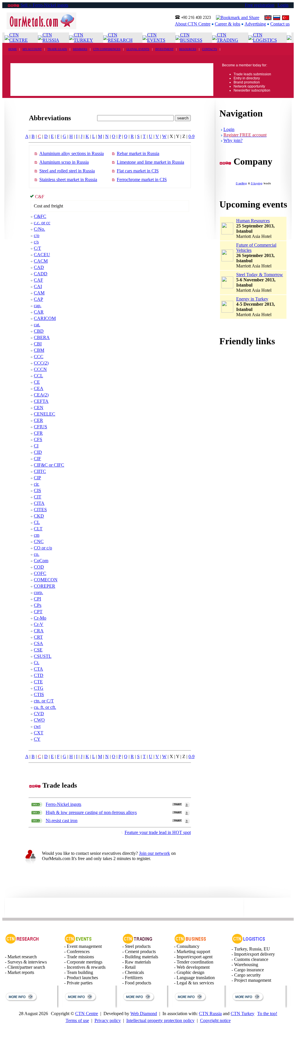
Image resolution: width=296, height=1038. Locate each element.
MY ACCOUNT (32, 49)
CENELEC (44, 413)
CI (36, 445)
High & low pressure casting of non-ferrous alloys (91, 812)
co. (36, 554)
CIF (37, 458)
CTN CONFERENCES (107, 49)
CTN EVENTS (156, 37)
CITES (40, 509)
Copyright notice (215, 1020)
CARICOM (45, 318)
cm (36, 535)
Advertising (255, 23)
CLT (38, 528)
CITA (39, 503)
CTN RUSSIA (50, 37)
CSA (38, 643)
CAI (38, 286)
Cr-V (38, 624)
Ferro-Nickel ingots (63, 804)
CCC (38, 356)
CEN (38, 407)
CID (38, 452)
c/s (36, 241)
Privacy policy (108, 1020)
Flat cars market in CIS (138, 170)
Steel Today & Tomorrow (259, 274)
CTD (38, 675)
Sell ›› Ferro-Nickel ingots (44, 5)
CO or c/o (43, 547)
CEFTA (41, 401)
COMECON (46, 579)
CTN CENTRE (18, 37)
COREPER (44, 586)
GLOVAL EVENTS (137, 49)
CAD (39, 267)
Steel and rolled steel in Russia (67, 170)
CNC (39, 541)
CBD (39, 331)
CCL (38, 375)
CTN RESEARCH (120, 37)
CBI (38, 343)
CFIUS (40, 426)
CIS (37, 490)
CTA (38, 668)
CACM (41, 260)
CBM (39, 350)
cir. (36, 484)
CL (37, 522)
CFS (38, 439)
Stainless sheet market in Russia (68, 179)
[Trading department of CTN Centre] (137, 942)
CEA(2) (41, 394)
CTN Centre (86, 1013)
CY (37, 739)
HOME (12, 49)
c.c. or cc (42, 222)
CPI (37, 598)
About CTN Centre (192, 23)
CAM (39, 292)
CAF (38, 280)
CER (38, 420)
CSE (38, 649)
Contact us (280, 23)
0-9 (191, 136)
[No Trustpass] (177, 804)
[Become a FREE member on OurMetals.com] (30, 863)
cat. (37, 324)
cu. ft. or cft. (45, 707)
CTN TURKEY (83, 37)
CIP (37, 477)
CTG (38, 688)
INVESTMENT (164, 49)
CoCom (41, 560)
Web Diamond (143, 1013)
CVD (39, 713)
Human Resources (253, 220)
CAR (39, 311)
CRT (38, 637)
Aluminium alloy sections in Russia (71, 153)
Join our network (154, 853)
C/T (37, 248)
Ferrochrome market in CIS (142, 179)
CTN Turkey (242, 1013)
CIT (37, 496)
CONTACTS (209, 49)
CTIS (39, 694)
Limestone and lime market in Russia (150, 162)
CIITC (40, 471)
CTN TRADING (227, 37)
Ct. (36, 662)
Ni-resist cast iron (61, 820)
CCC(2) (41, 362)
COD (39, 566)
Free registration (259, 5)
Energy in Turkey (252, 298)
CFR (38, 433)
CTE (38, 681)
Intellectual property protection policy (160, 1020)
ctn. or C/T (44, 700)
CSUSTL (42, 656)
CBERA (42, 337)
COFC (40, 573)
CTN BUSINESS (191, 37)
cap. (37, 305)
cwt (37, 726)
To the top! (267, 1013)
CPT (38, 611)
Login (283, 5)
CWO (39, 720)
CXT (38, 732)
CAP (38, 299)
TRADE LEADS (57, 49)
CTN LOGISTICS (265, 37)
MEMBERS (80, 49)
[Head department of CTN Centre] (190, 942)
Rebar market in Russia (138, 153)
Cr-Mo (40, 617)
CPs (37, 605)
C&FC (40, 216)
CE (37, 382)
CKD (39, 515)
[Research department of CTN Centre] (22, 942)
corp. (38, 592)
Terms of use (77, 1020)
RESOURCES (187, 49)
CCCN (40, 369)
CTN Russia (210, 1013)
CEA (38, 388)
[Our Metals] (41, 27)
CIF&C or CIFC (49, 464)
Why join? (233, 140)
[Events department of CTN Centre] (78, 942)
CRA (39, 630)
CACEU (42, 254)
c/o (36, 235)
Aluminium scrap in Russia (64, 162)
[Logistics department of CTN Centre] (249, 942)
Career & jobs (227, 23)
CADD (40, 273)
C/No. (39, 229)
